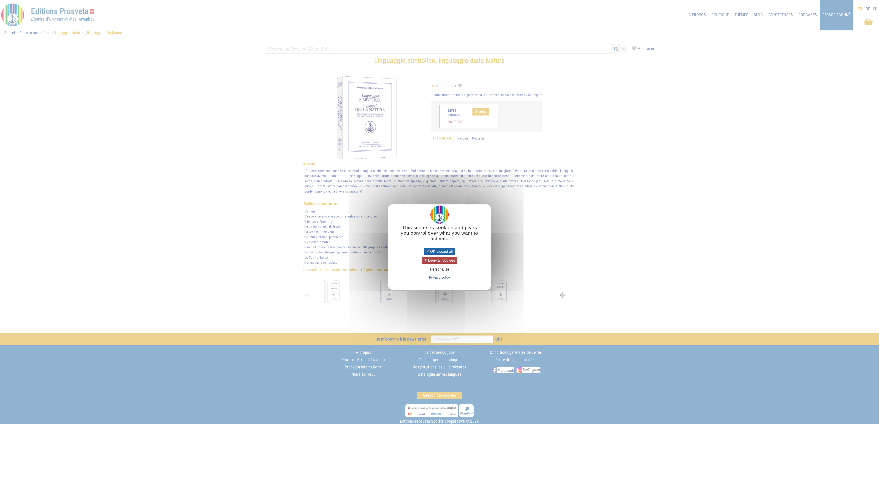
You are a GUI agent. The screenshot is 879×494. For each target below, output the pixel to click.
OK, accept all (441, 251)
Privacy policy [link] (439, 277)
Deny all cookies (441, 260)
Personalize (439, 269)
